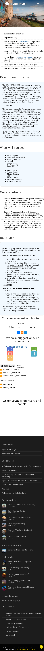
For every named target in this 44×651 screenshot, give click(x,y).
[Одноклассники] (22, 332)
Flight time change (9, 449)
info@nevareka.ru (17, 623)
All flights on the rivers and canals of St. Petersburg (21, 466)
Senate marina (24, 41)
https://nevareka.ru (21, 627)
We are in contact (12, 631)
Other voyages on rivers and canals (22, 402)
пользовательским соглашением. (25, 649)
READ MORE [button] (7, 105)
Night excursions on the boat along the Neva (19, 480)
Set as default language (11, 600)
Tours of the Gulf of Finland (12, 484)
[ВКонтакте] (18, 332)
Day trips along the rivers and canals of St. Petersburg (18, 475)
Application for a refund (11, 453)
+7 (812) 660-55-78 (16, 346)
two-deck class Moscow (24, 57)
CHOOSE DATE (7, 366)
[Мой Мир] (25, 332)
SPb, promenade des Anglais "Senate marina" (23, 614)
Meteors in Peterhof (9, 470)
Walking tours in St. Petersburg (14, 493)
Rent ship (5, 489)
